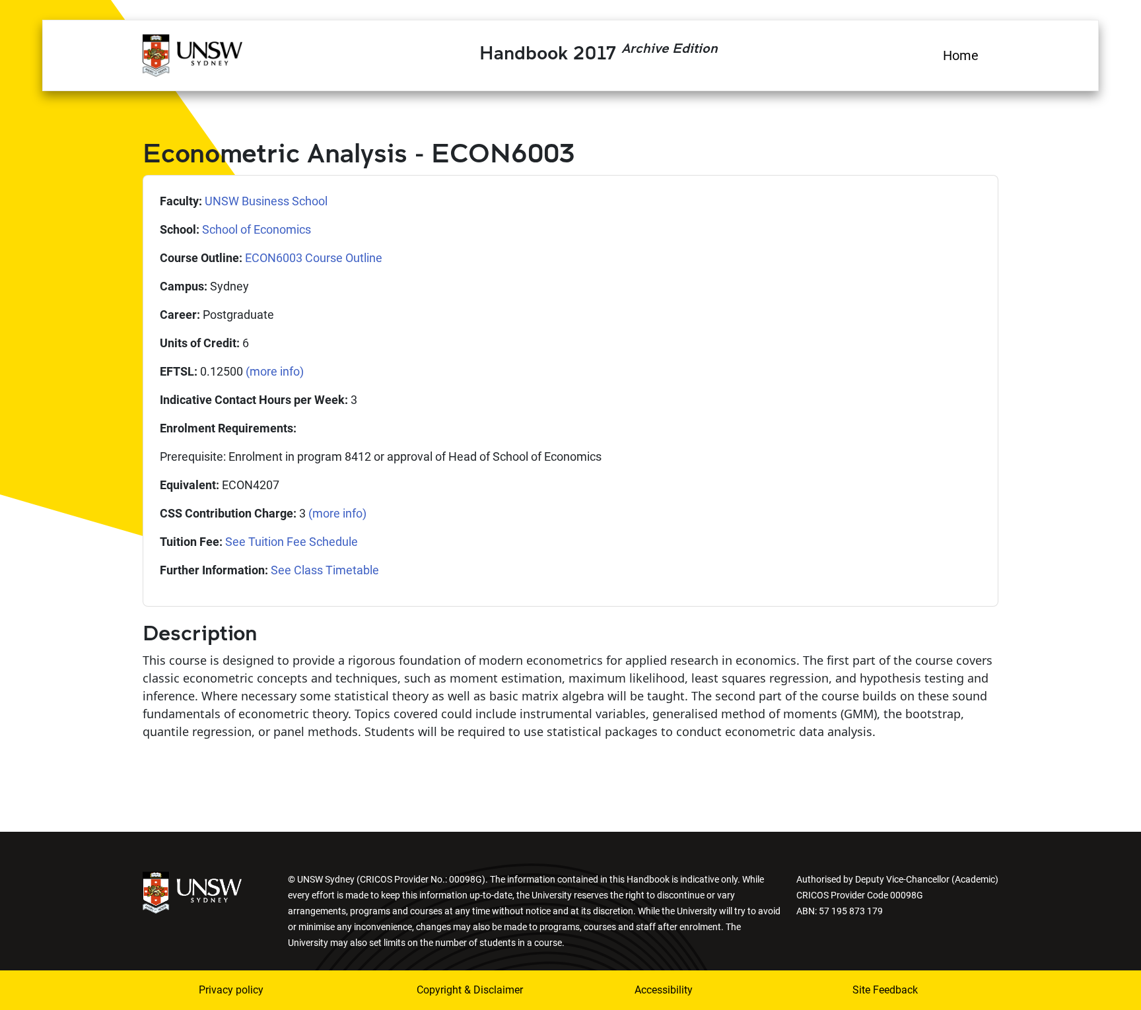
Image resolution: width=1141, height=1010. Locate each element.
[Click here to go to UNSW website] (192, 891)
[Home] (192, 53)
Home (961, 55)
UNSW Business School (266, 201)
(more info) (275, 371)
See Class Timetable (325, 570)
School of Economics (256, 229)
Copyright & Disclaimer (470, 990)
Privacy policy (231, 990)
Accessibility (664, 990)
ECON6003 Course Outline (313, 258)
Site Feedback (885, 990)
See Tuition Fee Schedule (291, 542)
